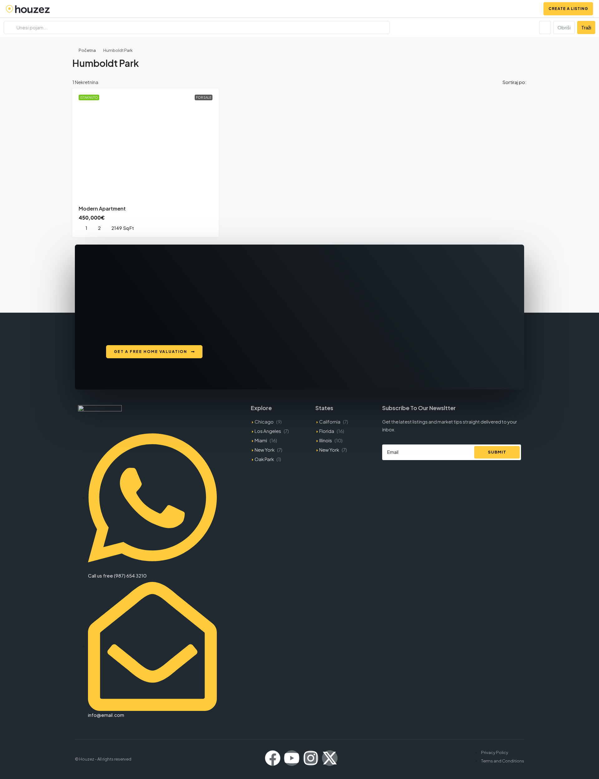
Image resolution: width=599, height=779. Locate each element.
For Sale (203, 97)
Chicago (264, 421)
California (329, 421)
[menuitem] (530, 8)
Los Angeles (268, 431)
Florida (326, 431)
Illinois (325, 440)
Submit (497, 451)
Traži (586, 27)
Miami (261, 440)
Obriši (564, 27)
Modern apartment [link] (102, 208)
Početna (87, 50)
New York (265, 450)
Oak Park (264, 459)
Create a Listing (568, 8)
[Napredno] (545, 27)
